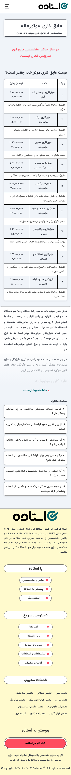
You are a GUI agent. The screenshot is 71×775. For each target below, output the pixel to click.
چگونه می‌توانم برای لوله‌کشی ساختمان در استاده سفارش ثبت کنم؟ (35, 458)
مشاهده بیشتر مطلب (35, 390)
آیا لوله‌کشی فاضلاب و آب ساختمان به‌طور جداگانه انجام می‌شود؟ (35, 442)
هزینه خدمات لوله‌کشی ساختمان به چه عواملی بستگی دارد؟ (35, 411)
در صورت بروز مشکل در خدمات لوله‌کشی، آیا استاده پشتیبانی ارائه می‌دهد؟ (35, 488)
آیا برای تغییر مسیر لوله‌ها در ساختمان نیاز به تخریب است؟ (35, 426)
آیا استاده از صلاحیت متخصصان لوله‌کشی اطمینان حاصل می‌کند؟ (35, 473)
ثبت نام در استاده (35, 743)
